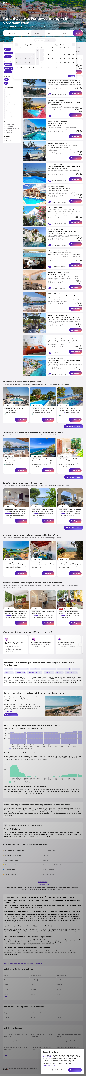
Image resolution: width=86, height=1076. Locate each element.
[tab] (40, 40)
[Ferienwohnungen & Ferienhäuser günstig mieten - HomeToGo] (4, 2)
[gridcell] (37, 51)
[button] (38, 33)
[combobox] (17, 33)
